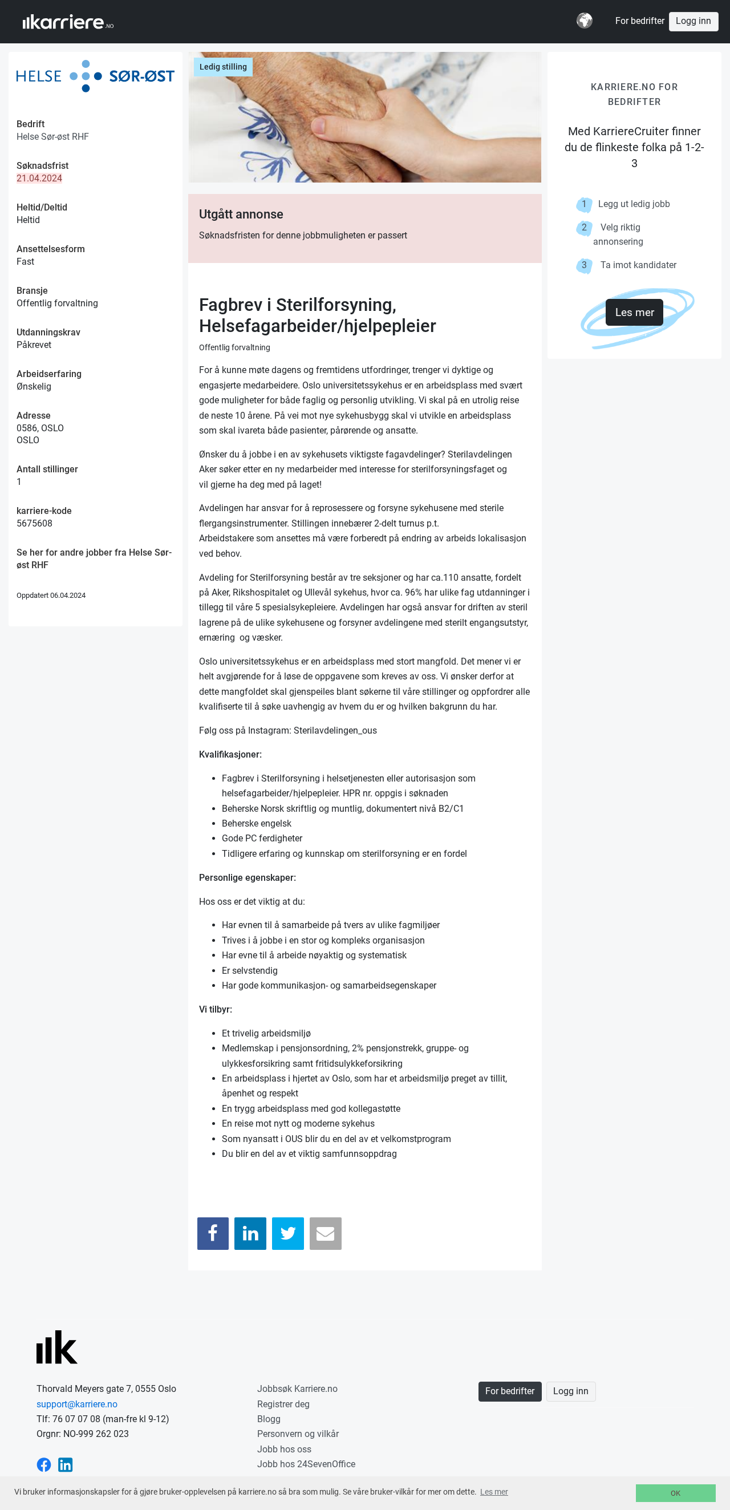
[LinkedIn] (250, 1233)
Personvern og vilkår (298, 1433)
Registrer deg (283, 1404)
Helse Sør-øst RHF (53, 136)
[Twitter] (288, 1233)
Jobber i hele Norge (79, 21)
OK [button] (675, 1493)
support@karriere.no (76, 1404)
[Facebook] (213, 1233)
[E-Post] (326, 1233)
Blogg (269, 1419)
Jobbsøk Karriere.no (297, 1388)
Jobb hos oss (284, 1449)
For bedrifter (639, 21)
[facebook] (43, 1464)
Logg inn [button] (693, 21)
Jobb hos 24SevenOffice (306, 1464)
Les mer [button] (494, 1491)
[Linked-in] (65, 1464)
